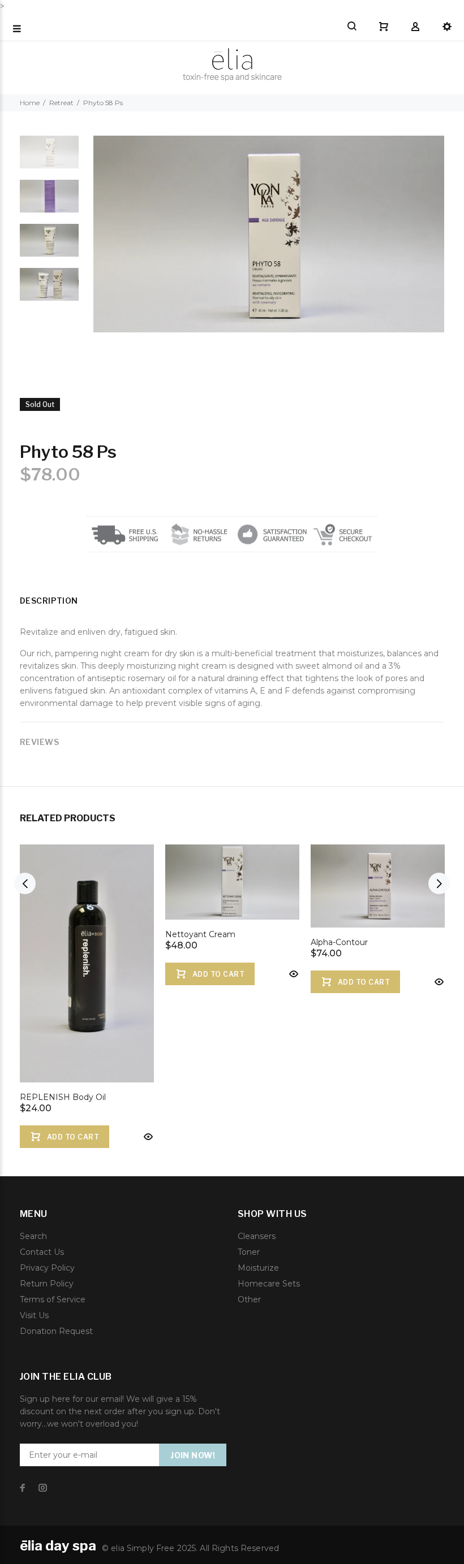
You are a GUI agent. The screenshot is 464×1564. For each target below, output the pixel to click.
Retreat (61, 102)
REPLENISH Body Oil (63, 1097)
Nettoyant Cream (200, 934)
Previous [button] (25, 883)
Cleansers (257, 1236)
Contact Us (42, 1252)
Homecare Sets (269, 1284)
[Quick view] (147, 1136)
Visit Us (34, 1315)
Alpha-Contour (339, 942)
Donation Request (56, 1331)
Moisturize (258, 1268)
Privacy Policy (47, 1268)
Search (33, 1236)
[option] (49, 158)
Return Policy (47, 1284)
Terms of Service (52, 1299)
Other (249, 1299)
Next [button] (439, 883)
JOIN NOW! (192, 1455)
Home (30, 102)
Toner (249, 1252)
